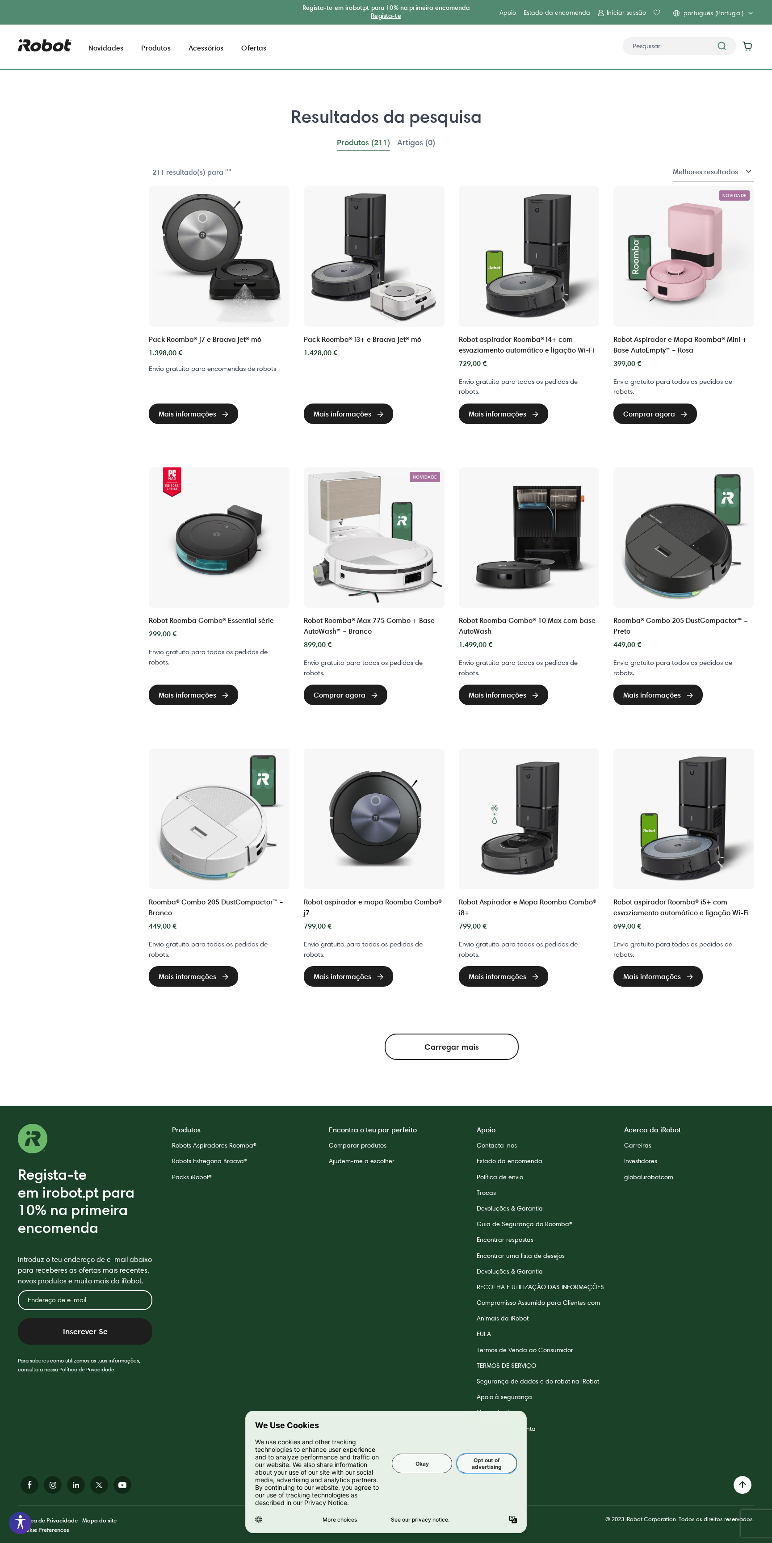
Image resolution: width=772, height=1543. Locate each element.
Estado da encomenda (557, 12)
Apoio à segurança (504, 1397)
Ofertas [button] (253, 47)
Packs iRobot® (192, 1177)
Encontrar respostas (505, 1240)
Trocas (486, 1193)
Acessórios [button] (206, 47)
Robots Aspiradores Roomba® (214, 1145)
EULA (484, 1334)
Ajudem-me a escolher (361, 1161)
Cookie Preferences (43, 1529)
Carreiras (637, 1145)
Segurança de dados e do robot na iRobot (538, 1381)
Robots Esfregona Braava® (209, 1161)
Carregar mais (451, 1047)
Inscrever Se (85, 1331)
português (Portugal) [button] (713, 13)
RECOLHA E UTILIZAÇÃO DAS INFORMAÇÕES (540, 1287)
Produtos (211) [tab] (363, 142)
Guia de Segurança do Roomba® (524, 1224)
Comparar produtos (357, 1145)
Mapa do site (99, 1520)
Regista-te (386, 16)
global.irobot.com (648, 1177)
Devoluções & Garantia (510, 1208)
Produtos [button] (155, 47)
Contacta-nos (497, 1145)
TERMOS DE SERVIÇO (506, 1366)
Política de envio (500, 1177)
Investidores (640, 1161)
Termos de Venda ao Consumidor (525, 1350)
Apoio (507, 12)
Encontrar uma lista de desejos (521, 1256)
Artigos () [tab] (416, 142)
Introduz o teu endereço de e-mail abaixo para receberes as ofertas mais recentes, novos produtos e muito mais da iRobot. (85, 1270)
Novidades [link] (105, 47)
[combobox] (679, 46)
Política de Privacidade (86, 1369)
